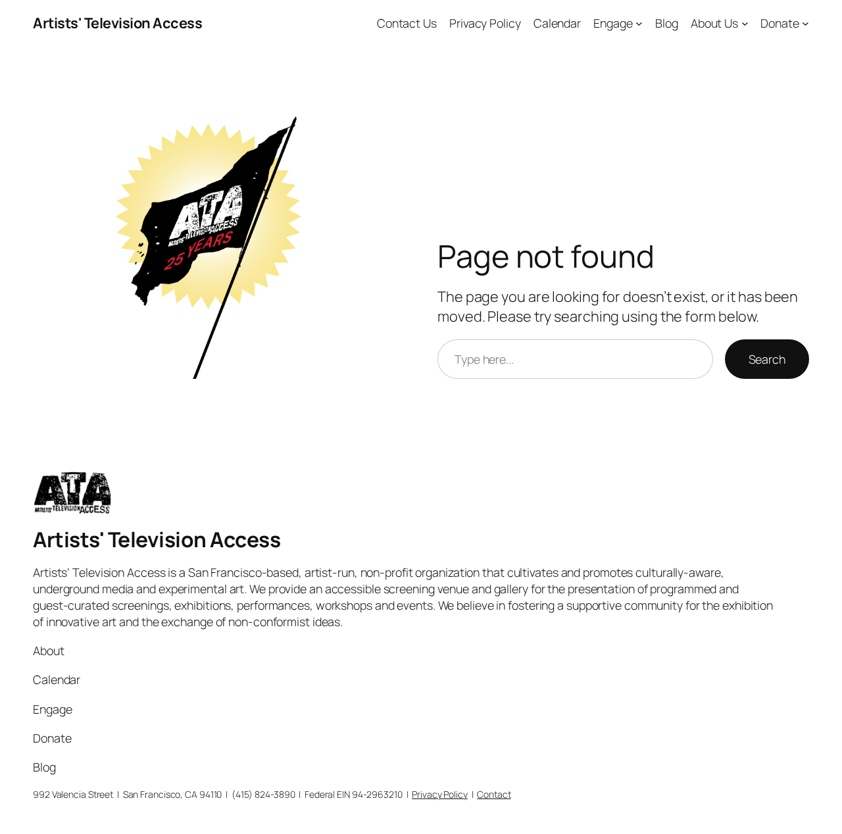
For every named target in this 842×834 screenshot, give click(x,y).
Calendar (557, 23)
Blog (666, 23)
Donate (779, 23)
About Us (714, 23)
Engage (612, 23)
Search (767, 359)
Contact (493, 794)
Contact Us (407, 23)
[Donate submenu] (805, 23)
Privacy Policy (485, 23)
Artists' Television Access (117, 23)
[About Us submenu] (745, 23)
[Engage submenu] (639, 23)
